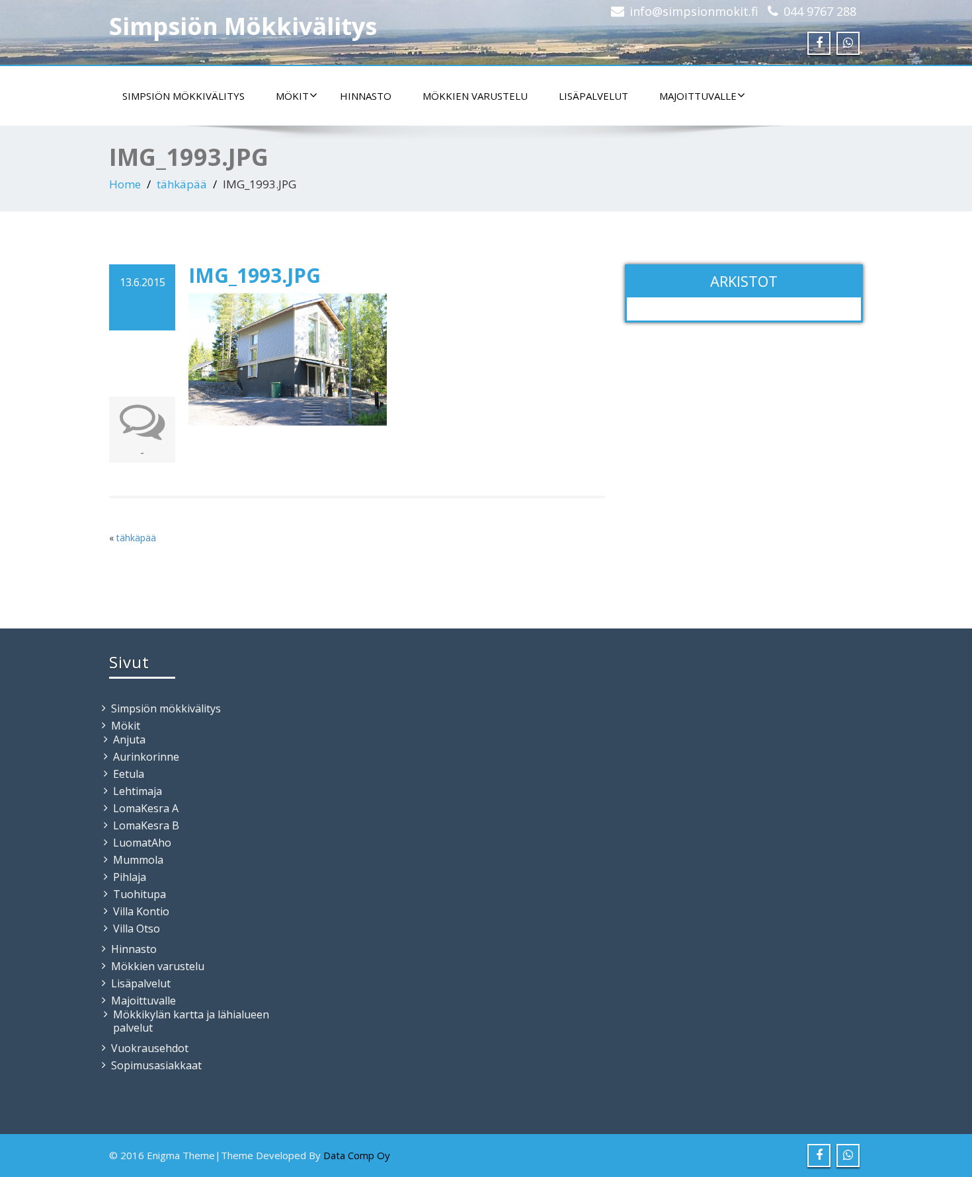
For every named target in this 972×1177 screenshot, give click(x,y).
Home (125, 184)
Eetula (128, 774)
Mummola (138, 860)
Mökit (292, 95)
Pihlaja (129, 877)
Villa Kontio (141, 911)
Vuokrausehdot (149, 1048)
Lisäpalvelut (593, 95)
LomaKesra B (146, 825)
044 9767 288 (820, 11)
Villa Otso (136, 928)
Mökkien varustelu (475, 95)
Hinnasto (365, 95)
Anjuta (129, 739)
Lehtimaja (137, 791)
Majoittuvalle (698, 95)
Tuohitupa (139, 894)
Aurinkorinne (146, 756)
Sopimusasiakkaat (156, 1065)
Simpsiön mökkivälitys (183, 95)
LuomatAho (142, 842)
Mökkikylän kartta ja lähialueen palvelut (191, 1021)
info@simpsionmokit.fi (693, 11)
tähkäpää (182, 184)
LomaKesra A (146, 808)
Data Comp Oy (356, 1155)
